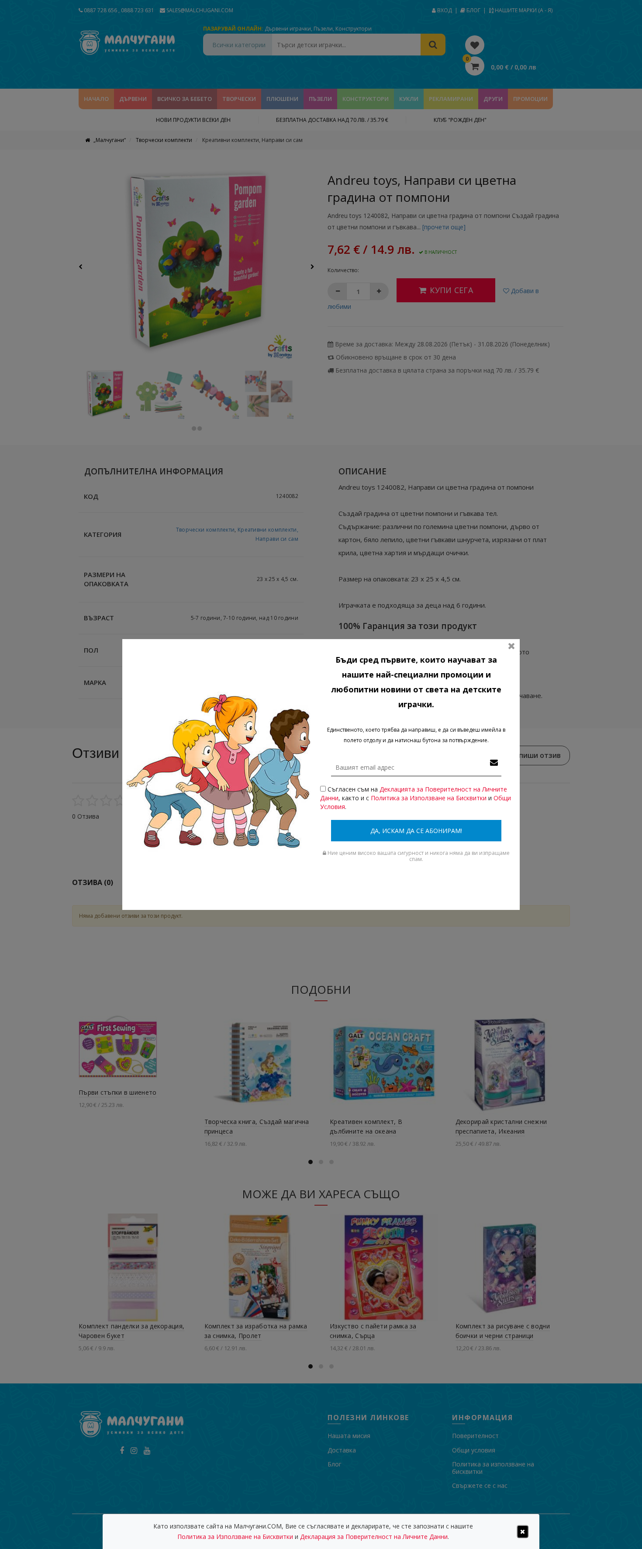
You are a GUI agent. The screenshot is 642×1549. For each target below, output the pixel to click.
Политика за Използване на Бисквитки (429, 798)
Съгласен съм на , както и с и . (415, 798)
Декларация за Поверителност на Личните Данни (374, 1536)
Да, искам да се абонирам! (416, 830)
